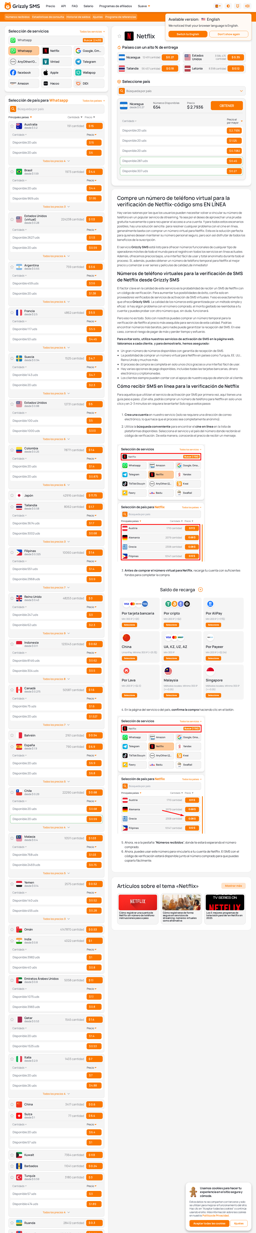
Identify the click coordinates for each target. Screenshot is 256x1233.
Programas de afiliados (115, 6)
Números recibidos (18, 17)
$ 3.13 (92, 431)
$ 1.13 (92, 219)
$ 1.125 (233, 141)
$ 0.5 (92, 671)
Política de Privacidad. (216, 1215)
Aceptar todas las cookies (209, 1223)
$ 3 (91, 598)
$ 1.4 (91, 450)
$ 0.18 (170, 68)
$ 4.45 (93, 339)
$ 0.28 (93, 910)
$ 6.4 (92, 1116)
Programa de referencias (120, 17)
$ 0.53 (93, 1046)
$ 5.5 (92, 312)
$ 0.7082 (234, 151)
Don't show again (229, 34)
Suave (142, 6)
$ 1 (90, 941)
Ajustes (98, 17)
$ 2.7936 (234, 130)
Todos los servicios (91, 31)
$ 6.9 (92, 747)
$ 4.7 (92, 358)
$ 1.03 (92, 838)
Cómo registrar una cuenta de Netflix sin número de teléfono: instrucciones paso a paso (137, 915)
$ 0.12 (235, 68)
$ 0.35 (236, 57)
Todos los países (92, 100)
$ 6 (91, 153)
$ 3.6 (92, 267)
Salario (88, 6)
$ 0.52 (93, 884)
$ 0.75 (93, 865)
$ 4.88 (93, 1085)
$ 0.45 (233, 161)
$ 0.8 (92, 967)
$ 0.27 (170, 57)
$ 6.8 (92, 773)
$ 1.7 (91, 507)
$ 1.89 (92, 1204)
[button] (228, 6)
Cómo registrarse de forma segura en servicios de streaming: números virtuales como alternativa (180, 916)
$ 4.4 (92, 172)
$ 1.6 (91, 690)
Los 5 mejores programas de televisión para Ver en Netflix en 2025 (224, 915)
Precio (50, 6)
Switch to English (188, 34)
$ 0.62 (93, 644)
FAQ (75, 6)
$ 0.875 (93, 477)
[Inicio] (22, 6)
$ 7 (90, 1059)
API (63, 6)
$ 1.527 (93, 716)
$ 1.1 (91, 980)
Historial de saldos (78, 17)
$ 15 (91, 126)
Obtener (227, 105)
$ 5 (91, 404)
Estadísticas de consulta (48, 17)
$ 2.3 (92, 385)
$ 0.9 (92, 579)
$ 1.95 (92, 198)
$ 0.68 (93, 533)
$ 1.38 (92, 293)
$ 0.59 (93, 248)
